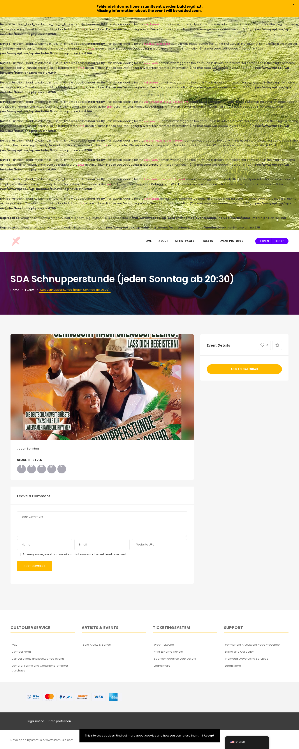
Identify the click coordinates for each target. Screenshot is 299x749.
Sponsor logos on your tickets (175, 659)
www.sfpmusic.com (60, 740)
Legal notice (35, 721)
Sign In (264, 241)
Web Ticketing (164, 645)
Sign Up (279, 241)
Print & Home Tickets (168, 652)
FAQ (14, 645)
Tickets (207, 241)
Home (148, 241)
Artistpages (185, 241)
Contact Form (21, 652)
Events (29, 290)
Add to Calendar (244, 369)
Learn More (233, 666)
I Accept (208, 735)
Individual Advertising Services (246, 659)
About (163, 241)
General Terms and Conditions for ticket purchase (40, 668)
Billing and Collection (240, 652)
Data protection (60, 721)
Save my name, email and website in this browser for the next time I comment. (75, 554)
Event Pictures (231, 241)
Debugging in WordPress (140, 29)
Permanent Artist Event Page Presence (252, 645)
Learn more (162, 666)
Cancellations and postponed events (38, 659)
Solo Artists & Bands (97, 645)
